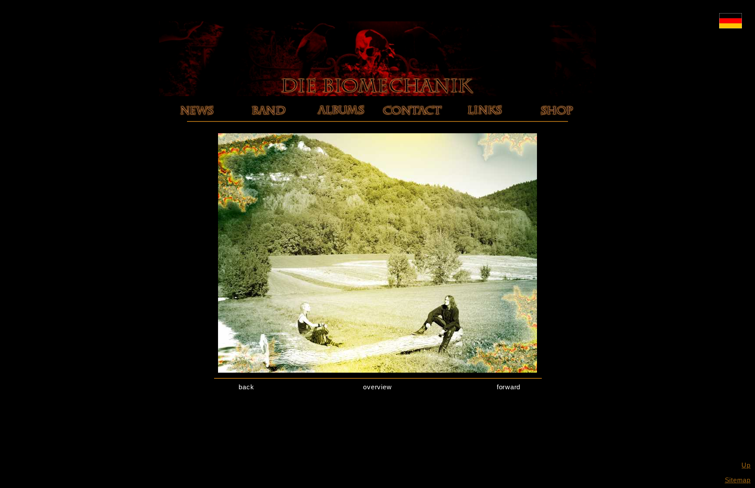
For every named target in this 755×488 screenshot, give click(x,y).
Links (484, 121)
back (246, 387)
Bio (268, 121)
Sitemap (738, 480)
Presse (268, 136)
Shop (556, 121)
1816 (340, 128)
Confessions (340, 136)
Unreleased (340, 143)
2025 (196, 121)
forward (508, 387)
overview (377, 387)
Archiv (196, 128)
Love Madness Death (340, 121)
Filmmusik (340, 151)
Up (746, 465)
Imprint (412, 121)
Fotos (268, 128)
